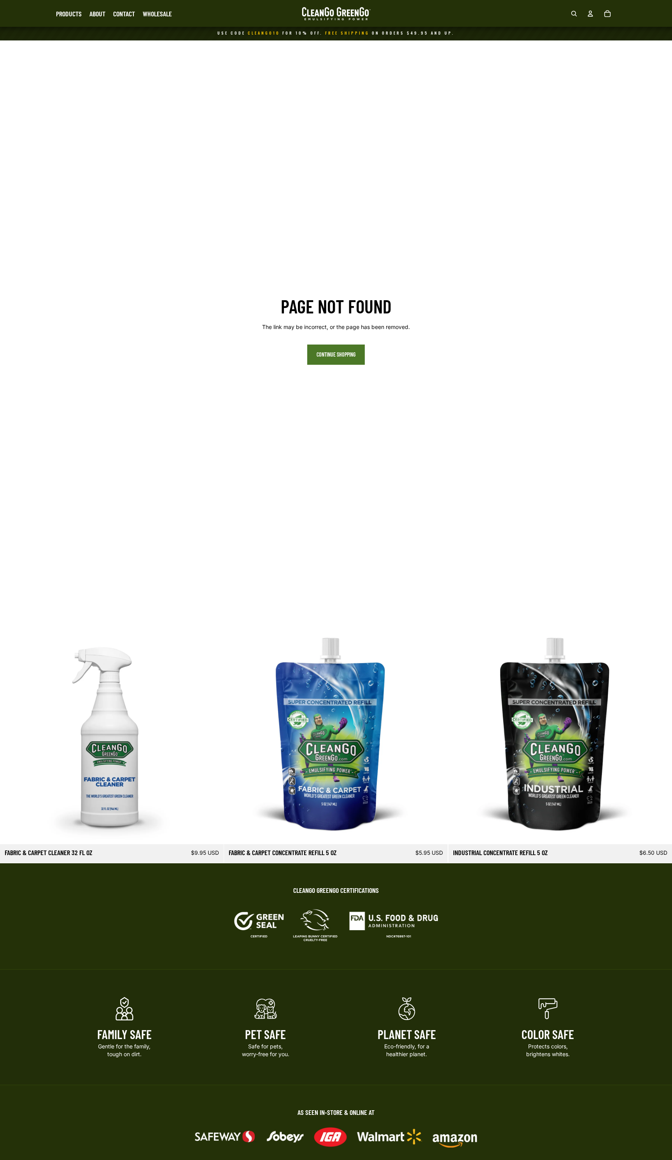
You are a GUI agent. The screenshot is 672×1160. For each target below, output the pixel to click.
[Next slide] (212, 732)
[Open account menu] (590, 13)
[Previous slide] (11, 732)
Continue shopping (336, 354)
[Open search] (574, 13)
